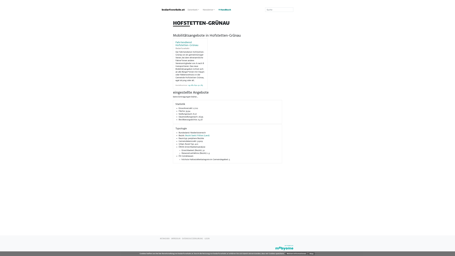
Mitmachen (165, 238)
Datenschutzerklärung (192, 238)
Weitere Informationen (296, 253)
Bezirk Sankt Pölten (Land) (197, 135)
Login (207, 238)
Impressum (175, 238)
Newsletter (208, 10)
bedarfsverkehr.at (173, 9)
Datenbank (193, 10)
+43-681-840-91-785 (195, 85)
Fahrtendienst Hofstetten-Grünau (186, 43)
